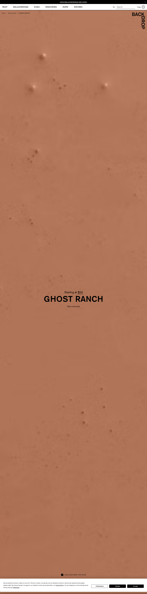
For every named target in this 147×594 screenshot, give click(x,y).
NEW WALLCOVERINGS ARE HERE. (73, 2)
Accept (135, 586)
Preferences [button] (16, 587)
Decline (117, 586)
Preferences (100, 586)
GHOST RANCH (24, 13)
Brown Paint (12, 13)
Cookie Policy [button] (60, 585)
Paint (4, 13)
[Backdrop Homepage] (138, 28)
